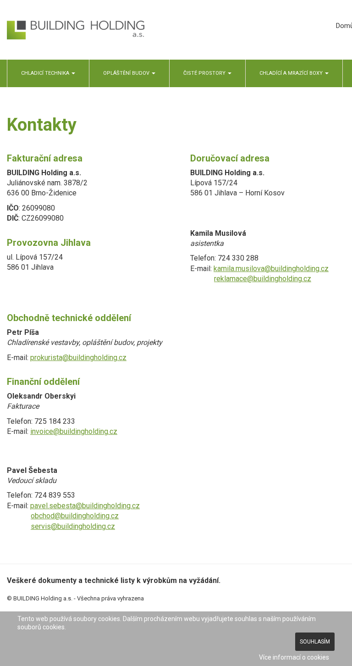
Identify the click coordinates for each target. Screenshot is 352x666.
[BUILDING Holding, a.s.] (75, 30)
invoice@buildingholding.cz (73, 431)
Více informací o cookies (294, 657)
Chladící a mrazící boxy (291, 73)
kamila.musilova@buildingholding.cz (271, 268)
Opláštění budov (127, 73)
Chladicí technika (46, 73)
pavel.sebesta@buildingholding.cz (85, 505)
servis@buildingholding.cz (73, 526)
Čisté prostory (205, 73)
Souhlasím (315, 641)
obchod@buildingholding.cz (75, 515)
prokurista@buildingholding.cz (78, 357)
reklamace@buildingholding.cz (262, 278)
